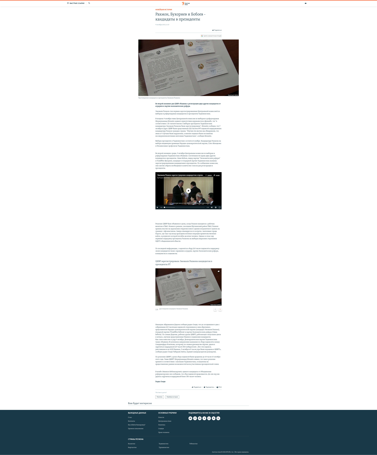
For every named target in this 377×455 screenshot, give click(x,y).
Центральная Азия (164, 421)
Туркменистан (164, 447)
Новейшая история (163, 10)
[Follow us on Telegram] (204, 418)
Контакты (131, 421)
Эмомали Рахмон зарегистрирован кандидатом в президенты (182, 175)
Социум (161, 429)
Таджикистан (163, 444)
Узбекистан (193, 444)
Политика (161, 425)
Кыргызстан (132, 447)
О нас (130, 417)
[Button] (217, 30)
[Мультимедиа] (306, 3)
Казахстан (131, 444)
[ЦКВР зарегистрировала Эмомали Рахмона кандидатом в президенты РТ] (188, 287)
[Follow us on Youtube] (190, 418)
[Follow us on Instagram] (195, 418)
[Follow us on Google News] (213, 418)
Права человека (163, 432)
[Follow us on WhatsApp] (209, 418)
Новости (161, 417)
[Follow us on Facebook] (200, 418)
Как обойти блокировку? (136, 425)
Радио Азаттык (164, 178)
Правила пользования (135, 429)
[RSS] (218, 418)
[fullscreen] (220, 207)
